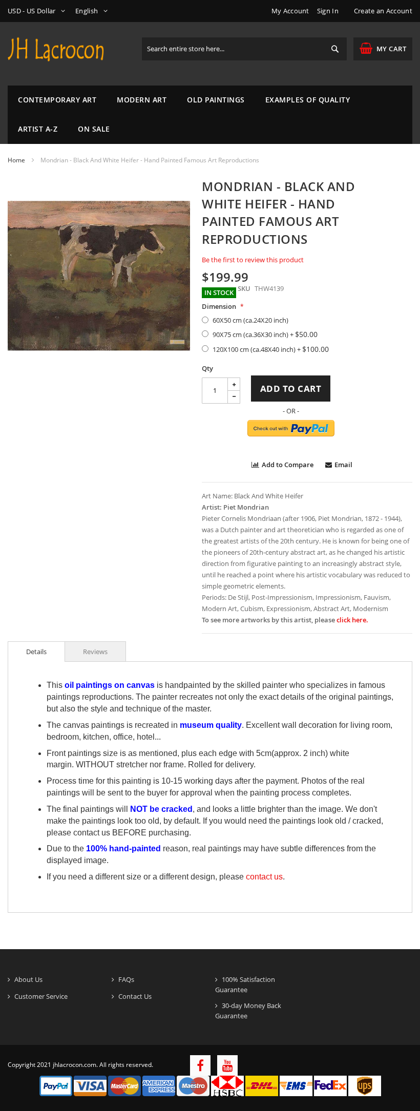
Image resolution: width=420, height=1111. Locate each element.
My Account (290, 10)
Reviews (95, 651)
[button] (38, 11)
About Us (28, 979)
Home (16, 160)
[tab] (36, 651)
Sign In (328, 10)
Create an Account (383, 10)
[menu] (210, 115)
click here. (352, 619)
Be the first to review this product (253, 259)
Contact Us (135, 996)
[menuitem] (57, 100)
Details (36, 651)
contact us (264, 876)
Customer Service (41, 996)
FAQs (126, 979)
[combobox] (244, 48)
